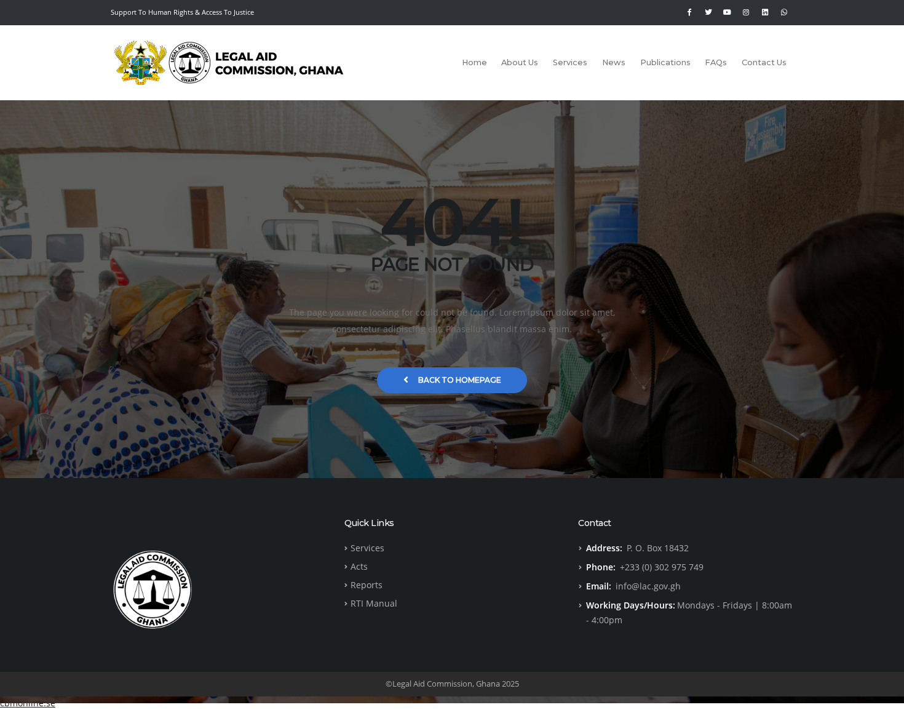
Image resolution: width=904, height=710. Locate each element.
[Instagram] (746, 12)
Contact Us (764, 62)
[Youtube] (727, 12)
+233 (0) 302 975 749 (662, 567)
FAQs (716, 62)
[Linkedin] (765, 12)
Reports (367, 585)
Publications (665, 62)
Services (570, 62)
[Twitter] (708, 12)
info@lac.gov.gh (648, 586)
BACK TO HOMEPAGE (459, 380)
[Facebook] (689, 12)
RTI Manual (374, 603)
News (613, 62)
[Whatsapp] (784, 12)
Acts (359, 566)
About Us (519, 62)
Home (474, 62)
